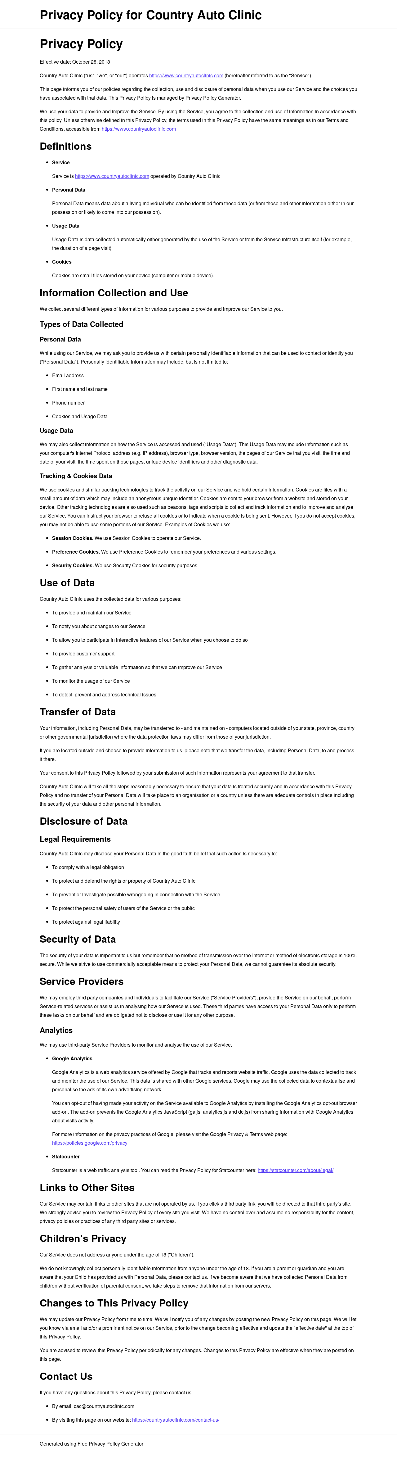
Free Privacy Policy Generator (110, 1443)
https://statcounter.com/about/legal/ (295, 1170)
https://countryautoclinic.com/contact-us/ (175, 1419)
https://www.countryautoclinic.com (186, 75)
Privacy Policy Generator (212, 97)
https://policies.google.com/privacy (89, 1142)
